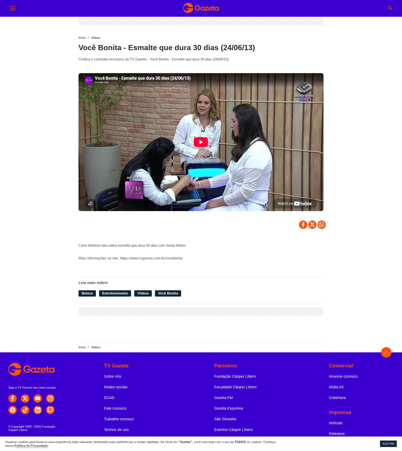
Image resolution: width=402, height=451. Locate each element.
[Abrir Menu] (12, 8)
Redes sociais (116, 387)
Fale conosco (115, 408)
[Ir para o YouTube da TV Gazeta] (38, 398)
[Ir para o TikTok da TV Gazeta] (25, 410)
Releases (337, 434)
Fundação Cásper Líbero (235, 376)
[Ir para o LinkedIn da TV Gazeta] (38, 410)
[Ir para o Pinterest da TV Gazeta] (12, 410)
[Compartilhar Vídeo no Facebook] (303, 224)
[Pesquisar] (390, 8)
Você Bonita (168, 293)
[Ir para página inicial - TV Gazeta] (201, 8)
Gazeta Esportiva (228, 408)
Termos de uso (116, 430)
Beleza (87, 293)
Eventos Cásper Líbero (233, 430)
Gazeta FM (223, 398)
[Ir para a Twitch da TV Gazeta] (50, 410)
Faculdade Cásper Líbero (235, 387)
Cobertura (337, 398)
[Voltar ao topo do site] (386, 352)
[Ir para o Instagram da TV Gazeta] (50, 398)
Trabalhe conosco (119, 419)
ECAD (109, 398)
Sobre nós (112, 376)
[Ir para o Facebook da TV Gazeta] (12, 398)
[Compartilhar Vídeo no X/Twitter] (312, 224)
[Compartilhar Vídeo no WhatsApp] (321, 224)
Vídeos (143, 293)
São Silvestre (225, 419)
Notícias (336, 423)
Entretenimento (115, 293)
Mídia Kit (336, 387)
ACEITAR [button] (388, 443)
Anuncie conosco (343, 376)
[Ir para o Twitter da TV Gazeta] (25, 398)
